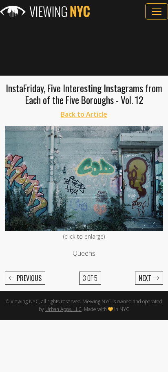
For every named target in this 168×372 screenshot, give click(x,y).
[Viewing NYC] (45, 11)
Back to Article (84, 114)
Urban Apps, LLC (63, 309)
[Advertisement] (84, 47)
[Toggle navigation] (156, 11)
